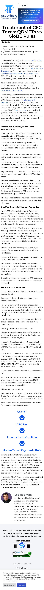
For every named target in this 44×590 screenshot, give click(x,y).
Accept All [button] (21, 585)
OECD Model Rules (33, 61)
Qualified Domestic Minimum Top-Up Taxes (19, 74)
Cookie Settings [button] (9, 585)
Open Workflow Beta (30, 21)
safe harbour (20, 110)
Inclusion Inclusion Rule (11, 91)
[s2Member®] (22, 556)
